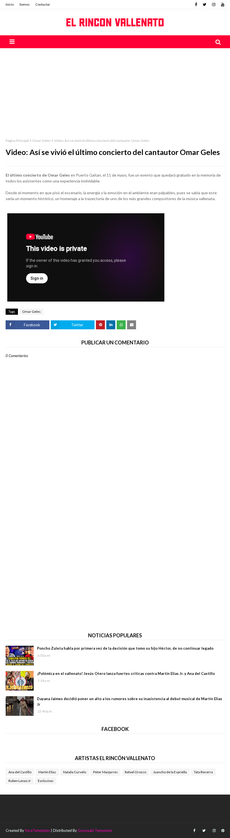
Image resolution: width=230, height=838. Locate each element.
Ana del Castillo (19, 772)
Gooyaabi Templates (95, 830)
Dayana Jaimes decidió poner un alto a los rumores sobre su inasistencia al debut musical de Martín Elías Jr (129, 701)
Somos (24, 4)
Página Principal (17, 140)
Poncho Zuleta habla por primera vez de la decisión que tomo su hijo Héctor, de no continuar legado (125, 648)
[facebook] (196, 4)
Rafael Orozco (135, 772)
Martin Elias (47, 772)
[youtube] (222, 4)
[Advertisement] (115, 90)
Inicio (10, 4)
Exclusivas (46, 781)
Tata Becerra (203, 772)
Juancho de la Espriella (170, 772)
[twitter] (204, 4)
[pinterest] (222, 830)
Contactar (42, 4)
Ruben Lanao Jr (19, 781)
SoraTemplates (37, 830)
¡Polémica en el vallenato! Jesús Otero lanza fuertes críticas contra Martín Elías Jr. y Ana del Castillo (126, 673)
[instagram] (214, 4)
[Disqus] (115, 553)
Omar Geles (41, 140)
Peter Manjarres (105, 772)
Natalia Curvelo (74, 772)
